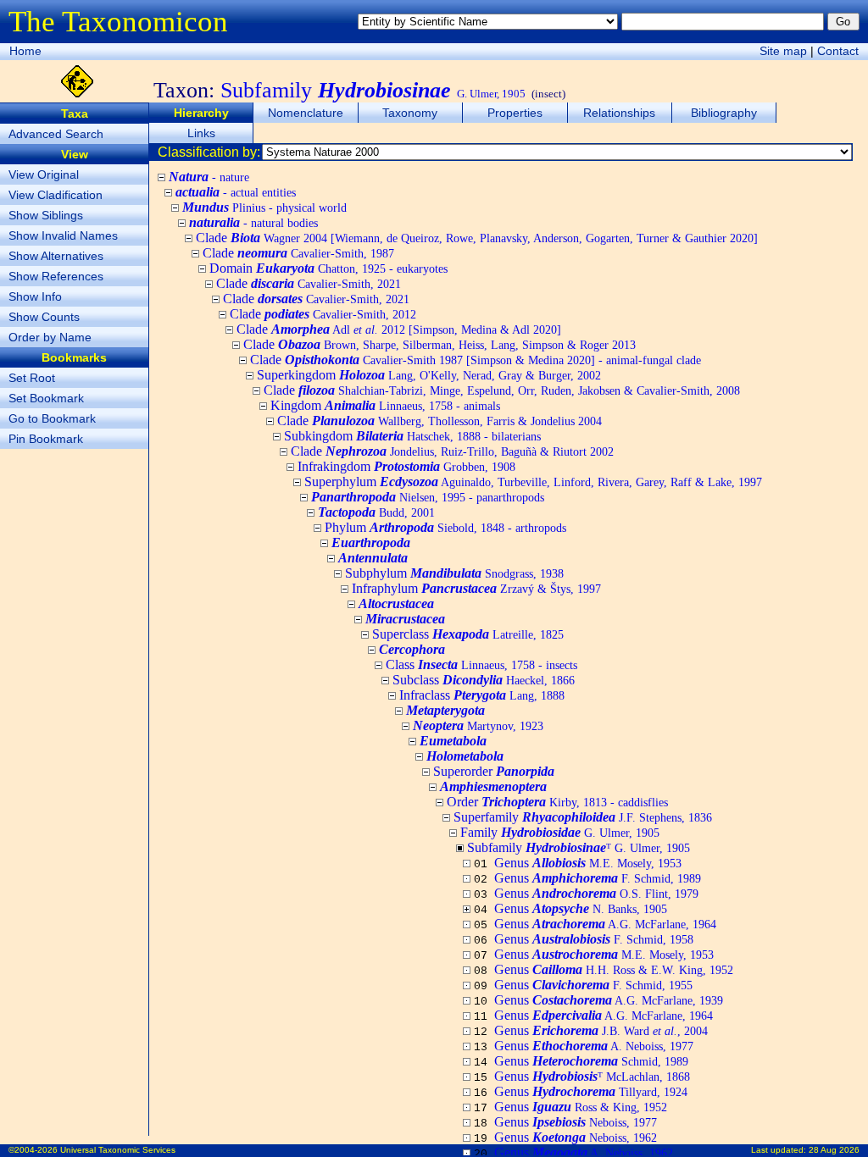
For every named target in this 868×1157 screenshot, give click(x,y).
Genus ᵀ (592, 1076)
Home (25, 51)
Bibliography (724, 112)
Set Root (31, 378)
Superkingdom (429, 375)
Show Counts (44, 317)
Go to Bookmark (52, 418)
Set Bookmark (46, 398)
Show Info (35, 296)
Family (559, 832)
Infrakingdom (406, 466)
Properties (514, 112)
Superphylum (533, 481)
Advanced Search (55, 134)
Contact (838, 51)
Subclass (483, 680)
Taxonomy (409, 112)
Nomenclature (305, 112)
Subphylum (454, 573)
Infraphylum (476, 588)
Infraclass (482, 695)
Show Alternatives (55, 256)
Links (201, 133)
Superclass (468, 634)
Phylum (445, 527)
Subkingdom (412, 436)
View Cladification (55, 195)
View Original (43, 174)
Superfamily (582, 817)
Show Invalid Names (63, 235)
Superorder (493, 771)
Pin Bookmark (45, 439)
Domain (328, 268)
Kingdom (385, 405)
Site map (783, 51)
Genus (588, 862)
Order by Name (50, 337)
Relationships (619, 112)
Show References (55, 276)
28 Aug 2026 (834, 1149)
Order (557, 801)
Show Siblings (45, 215)
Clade (477, 237)
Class (481, 664)
